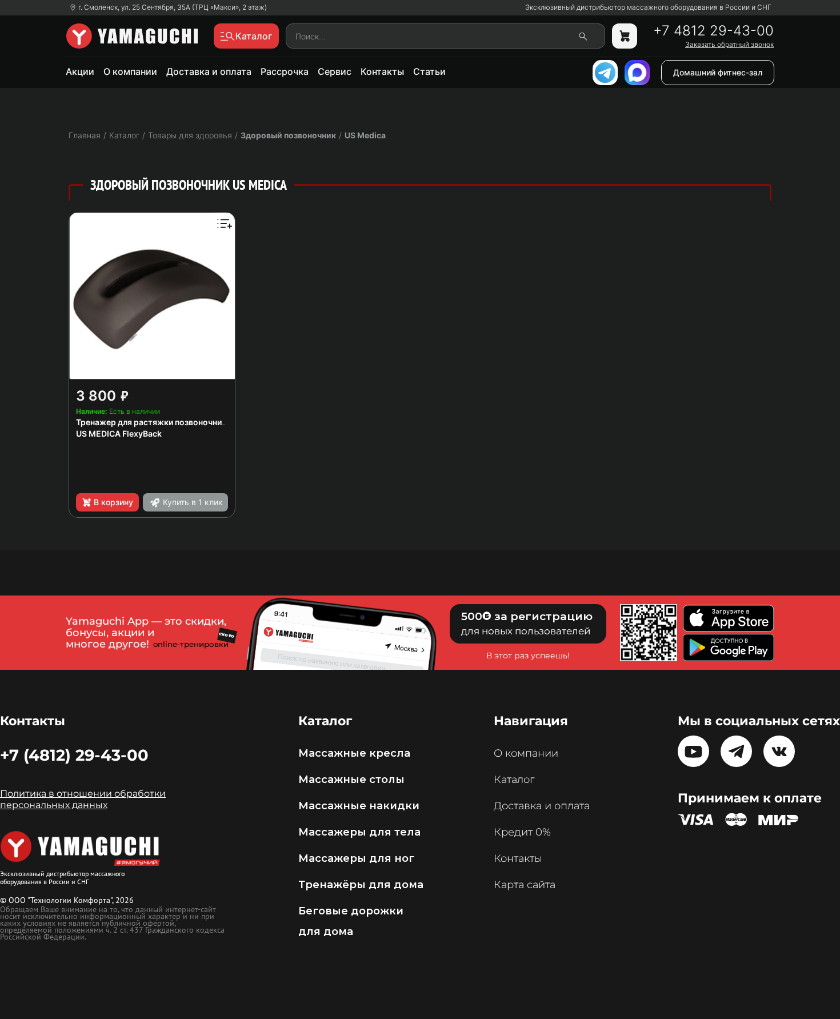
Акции (80, 71)
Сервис (334, 71)
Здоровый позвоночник (288, 135)
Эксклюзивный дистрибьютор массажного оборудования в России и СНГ (648, 7)
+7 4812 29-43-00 (713, 30)
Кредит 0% (522, 832)
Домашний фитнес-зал (717, 72)
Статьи (429, 71)
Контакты (382, 71)
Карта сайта (524, 884)
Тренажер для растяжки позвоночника (153, 422)
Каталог (514, 779)
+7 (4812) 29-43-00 (74, 755)
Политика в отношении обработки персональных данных (83, 799)
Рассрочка (285, 71)
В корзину (113, 502)
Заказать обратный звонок (729, 45)
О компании (130, 71)
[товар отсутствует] (624, 36)
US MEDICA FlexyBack (119, 433)
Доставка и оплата (208, 71)
